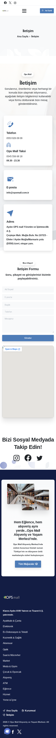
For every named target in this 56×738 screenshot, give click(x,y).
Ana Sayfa (22, 36)
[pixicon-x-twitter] (19, 732)
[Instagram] (15, 2)
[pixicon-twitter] (39, 458)
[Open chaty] (7, 731)
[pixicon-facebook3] (28, 458)
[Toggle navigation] (24, 10)
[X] (10, 2)
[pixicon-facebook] (12, 732)
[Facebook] (5, 2)
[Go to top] (48, 732)
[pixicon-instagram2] (16, 458)
